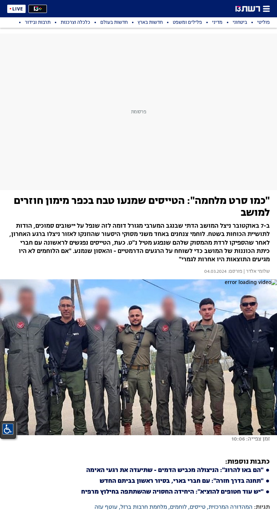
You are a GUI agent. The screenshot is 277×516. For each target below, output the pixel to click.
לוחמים (178, 507)
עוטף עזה (106, 507)
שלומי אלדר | (256, 272)
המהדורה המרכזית (230, 507)
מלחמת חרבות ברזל (143, 507)
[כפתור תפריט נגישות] (8, 429)
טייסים (198, 507)
